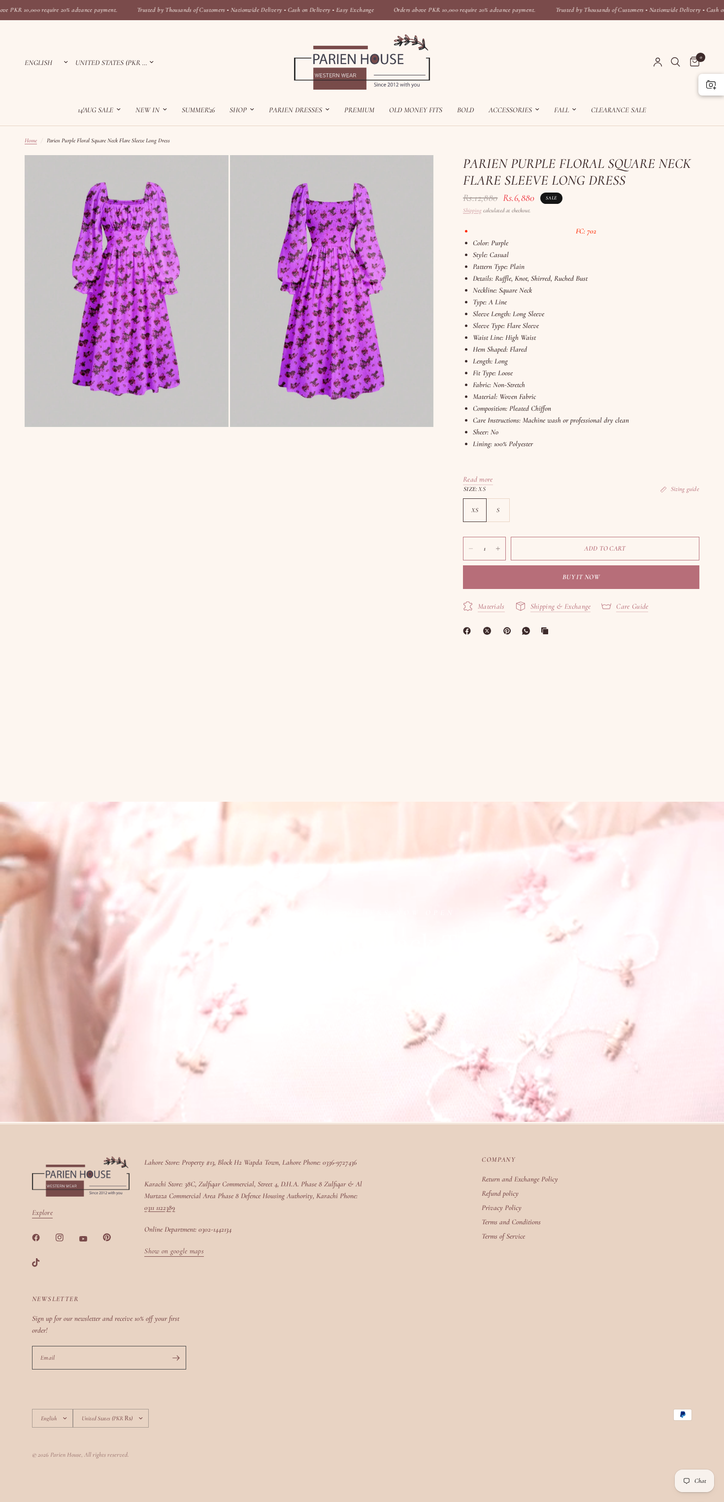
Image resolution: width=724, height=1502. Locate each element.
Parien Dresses (295, 109)
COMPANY (498, 1159)
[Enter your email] (176, 1358)
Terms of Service (503, 1236)
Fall (561, 109)
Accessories (510, 109)
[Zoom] (207, 175)
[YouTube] (90, 1238)
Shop (238, 109)
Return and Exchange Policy (520, 1179)
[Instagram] (66, 1237)
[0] (692, 62)
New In (147, 109)
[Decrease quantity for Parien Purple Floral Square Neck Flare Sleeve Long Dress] (470, 548)
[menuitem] (99, 110)
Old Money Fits (415, 109)
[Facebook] (469, 631)
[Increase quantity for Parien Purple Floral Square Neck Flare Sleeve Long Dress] (498, 548)
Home (31, 140)
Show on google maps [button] (174, 1251)
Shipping (472, 210)
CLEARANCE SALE (618, 109)
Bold (465, 109)
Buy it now (581, 577)
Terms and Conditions (511, 1221)
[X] (489, 631)
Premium (359, 109)
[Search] (675, 62)
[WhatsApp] (528, 631)
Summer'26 (198, 109)
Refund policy (500, 1193)
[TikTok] (43, 1262)
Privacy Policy (502, 1207)
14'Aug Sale (95, 109)
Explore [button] (42, 1212)
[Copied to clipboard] (547, 631)
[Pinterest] (509, 631)
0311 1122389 (159, 1207)
